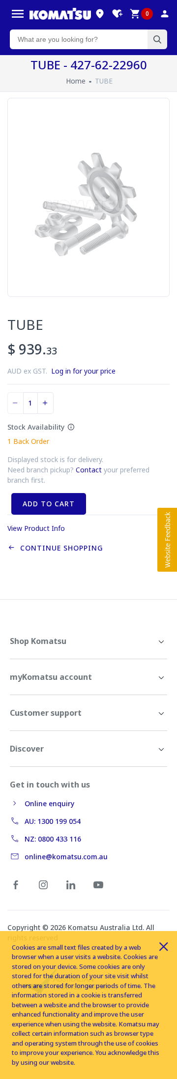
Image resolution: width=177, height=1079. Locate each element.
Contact (89, 469)
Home (76, 81)
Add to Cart (49, 503)
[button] (167, 540)
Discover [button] (27, 748)
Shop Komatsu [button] (38, 641)
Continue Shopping (59, 548)
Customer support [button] (46, 712)
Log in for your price (83, 371)
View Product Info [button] (36, 528)
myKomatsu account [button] (51, 676)
